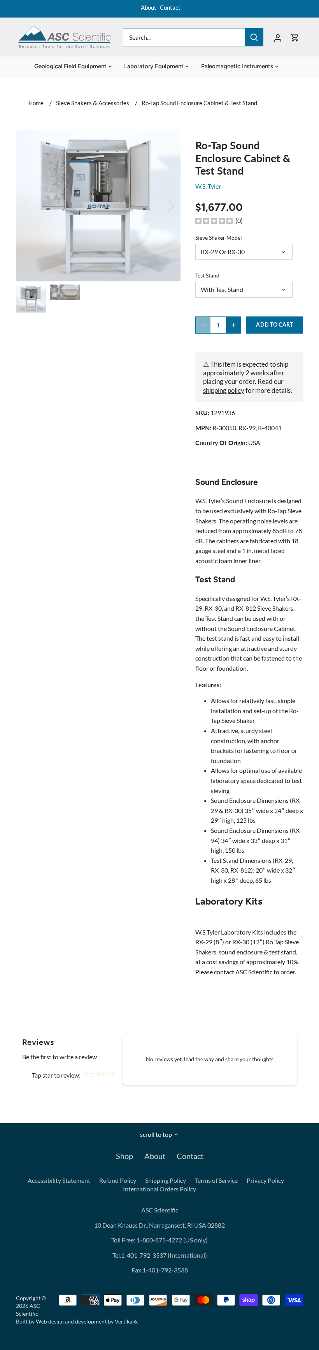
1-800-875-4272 (158, 1240)
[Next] (161, 205)
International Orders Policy (159, 1189)
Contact (170, 7)
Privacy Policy (265, 1180)
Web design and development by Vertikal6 (86, 1321)
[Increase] (233, 325)
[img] (214, 220)
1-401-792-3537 (144, 1255)
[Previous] (35, 205)
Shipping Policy (165, 1180)
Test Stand (207, 275)
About (148, 7)
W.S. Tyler (208, 186)
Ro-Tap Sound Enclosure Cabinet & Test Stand (199, 102)
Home (36, 102)
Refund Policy (117, 1180)
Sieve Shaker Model (218, 237)
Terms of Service (216, 1180)
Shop (124, 1156)
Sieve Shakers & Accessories (92, 102)
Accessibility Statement (59, 1180)
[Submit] (254, 37)
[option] (98, 205)
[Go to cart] (295, 37)
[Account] (277, 37)
